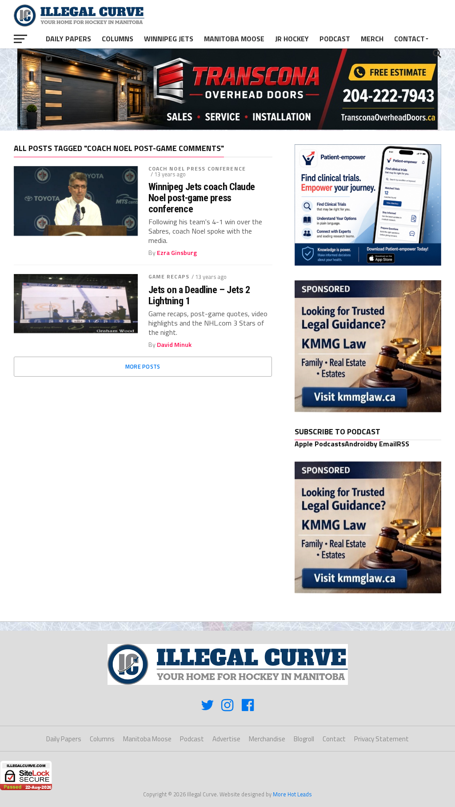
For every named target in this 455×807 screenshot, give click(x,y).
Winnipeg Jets (168, 38)
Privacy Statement (381, 739)
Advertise (226, 739)
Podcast (334, 38)
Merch (372, 38)
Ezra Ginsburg (177, 253)
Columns (117, 38)
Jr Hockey (292, 38)
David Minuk (174, 345)
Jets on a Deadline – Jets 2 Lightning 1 (199, 295)
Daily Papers (68, 38)
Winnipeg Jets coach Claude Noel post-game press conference (201, 197)
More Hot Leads (292, 794)
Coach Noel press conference (197, 168)
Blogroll (304, 739)
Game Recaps (168, 276)
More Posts (142, 366)
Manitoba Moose (234, 38)
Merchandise (267, 739)
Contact (409, 38)
